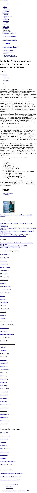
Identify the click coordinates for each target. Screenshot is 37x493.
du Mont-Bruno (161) (4, 451)
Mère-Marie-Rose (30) (4, 337)
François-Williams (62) (5, 435)
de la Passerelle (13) (4, 395)
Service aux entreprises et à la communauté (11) (10, 479)
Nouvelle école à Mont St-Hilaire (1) (7, 343)
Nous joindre (9, 488)
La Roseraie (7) (3, 305)
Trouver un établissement (10, 56)
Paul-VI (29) (2, 347)
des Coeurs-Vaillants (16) (5, 404)
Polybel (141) (3, 442)
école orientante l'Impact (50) (6, 464)
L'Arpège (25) (3, 299)
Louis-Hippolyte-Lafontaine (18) (7, 324)
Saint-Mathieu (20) (4, 363)
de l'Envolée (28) (3, 382)
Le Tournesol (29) (3, 318)
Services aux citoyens (10, 47)
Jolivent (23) (2, 296)
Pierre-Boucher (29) (4, 350)
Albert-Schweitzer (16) (4, 254)
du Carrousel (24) (3, 411)
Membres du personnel (9, 33)
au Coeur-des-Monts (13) (5, 369)
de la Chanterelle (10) (4, 388)
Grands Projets (7, 31)
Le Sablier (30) (3, 315)
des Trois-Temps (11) (4, 407)
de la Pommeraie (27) (4, 398)
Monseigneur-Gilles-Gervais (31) (7, 334)
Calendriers (6, 28)
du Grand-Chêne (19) (4, 414)
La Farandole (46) (4, 302)
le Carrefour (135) (4, 455)
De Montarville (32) (4, 280)
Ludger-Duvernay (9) (4, 328)
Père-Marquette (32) (4, 353)
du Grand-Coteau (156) (5, 448)
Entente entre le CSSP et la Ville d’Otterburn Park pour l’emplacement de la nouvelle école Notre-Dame (15, 235)
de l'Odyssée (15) (3, 385)
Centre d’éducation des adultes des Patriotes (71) (10, 476)
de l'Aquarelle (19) (4, 379)
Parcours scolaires (9, 36)
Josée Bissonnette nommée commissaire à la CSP (13, 246)
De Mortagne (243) (4, 432)
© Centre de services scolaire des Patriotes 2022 (16, 491)
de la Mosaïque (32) (4, 391)
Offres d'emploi (10, 486)
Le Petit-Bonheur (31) (4, 308)
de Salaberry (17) (3, 372)
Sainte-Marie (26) (3, 366)
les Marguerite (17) (4, 423)
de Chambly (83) (3, 445)
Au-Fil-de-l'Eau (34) (4, 264)
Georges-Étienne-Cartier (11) (6, 286)
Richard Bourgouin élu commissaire (10, 247)
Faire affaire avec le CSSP (10, 484)
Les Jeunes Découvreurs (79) (6, 321)
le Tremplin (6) (3, 458)
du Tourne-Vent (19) (4, 420)
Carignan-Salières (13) (4, 270)
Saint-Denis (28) (3, 359)
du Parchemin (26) (4, 417)
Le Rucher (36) (3, 312)
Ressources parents (10, 40)
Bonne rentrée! (4, 226)
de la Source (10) (3, 401)
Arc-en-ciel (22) (3, 260)
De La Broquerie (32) (4, 276)
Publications (6, 30)
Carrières (6, 43)
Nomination (6, 77)
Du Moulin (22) (3, 283)
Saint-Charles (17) (4, 356)
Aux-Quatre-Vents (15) (5, 267)
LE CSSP (6, 27)
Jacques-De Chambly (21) (5, 289)
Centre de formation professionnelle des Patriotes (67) (11, 473)
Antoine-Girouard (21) (5, 257)
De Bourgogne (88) (4, 273)
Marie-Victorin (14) (4, 331)
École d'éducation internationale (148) (8, 461)
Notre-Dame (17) (3, 340)
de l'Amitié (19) (3, 375)
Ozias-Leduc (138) (4, 439)
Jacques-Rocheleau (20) (5, 292)
